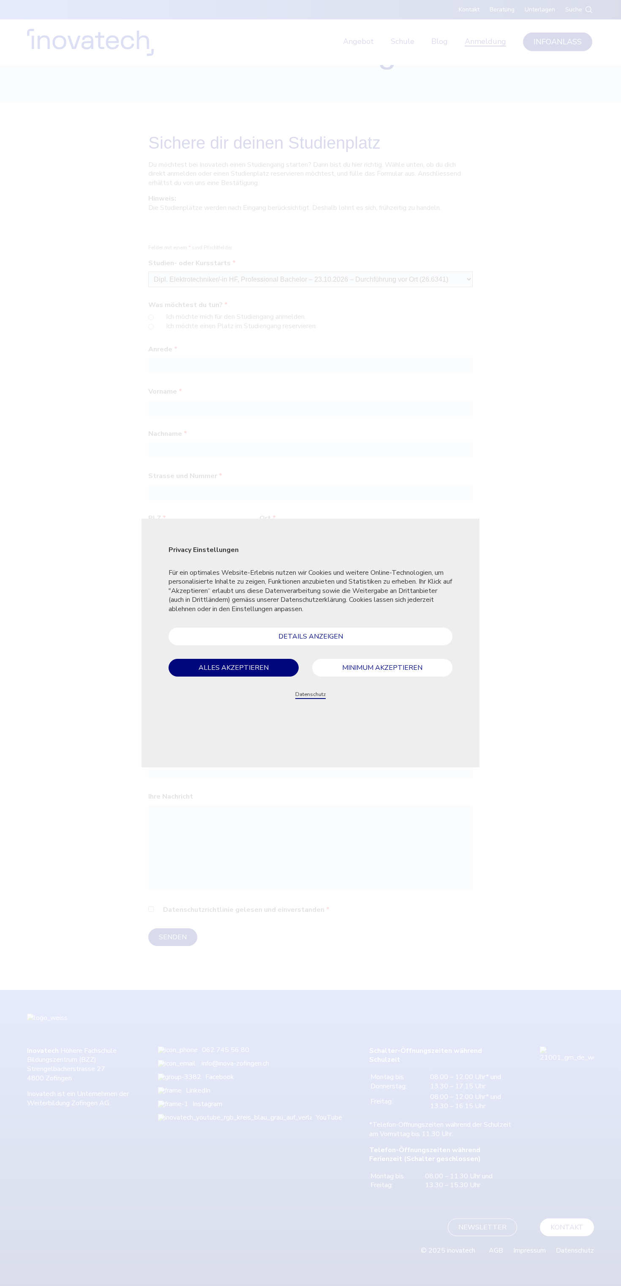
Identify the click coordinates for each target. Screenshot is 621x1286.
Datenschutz (310, 694)
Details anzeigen (310, 636)
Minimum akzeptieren (382, 667)
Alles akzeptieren (234, 667)
